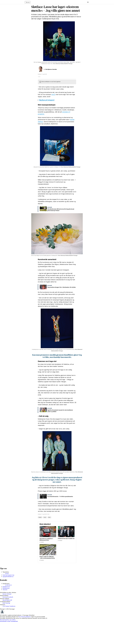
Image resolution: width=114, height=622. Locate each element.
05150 (7, 573)
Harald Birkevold (7, 600)
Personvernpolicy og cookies (7, 619)
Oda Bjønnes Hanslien (51, 69)
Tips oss (28, 2)
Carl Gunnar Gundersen (9, 606)
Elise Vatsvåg (6, 603)
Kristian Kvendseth (8, 597)
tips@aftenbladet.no (8, 576)
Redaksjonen (6, 588)
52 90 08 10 (8, 585)
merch (53, 94)
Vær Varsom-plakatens (24, 616)
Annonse (5, 589)
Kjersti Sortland (7, 594)
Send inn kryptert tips (8, 575)
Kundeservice (6, 586)
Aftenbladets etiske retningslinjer (9, 621)
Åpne (87, 2)
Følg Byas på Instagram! (46, 100)
